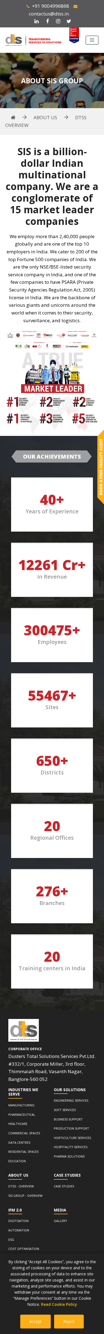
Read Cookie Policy (59, 1304)
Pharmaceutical (21, 1114)
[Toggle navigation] (92, 40)
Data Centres (19, 1142)
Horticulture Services (72, 1138)
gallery (60, 1221)
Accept (35, 1321)
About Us (45, 117)
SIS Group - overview (25, 1195)
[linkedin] (36, 21)
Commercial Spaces (24, 1133)
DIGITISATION (18, 1221)
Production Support (71, 1128)
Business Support (68, 1119)
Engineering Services (71, 1100)
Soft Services (65, 1110)
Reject (69, 1321)
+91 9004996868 (50, 6)
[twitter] (69, 21)
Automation (18, 1230)
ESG (11, 1239)
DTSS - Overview (21, 1186)
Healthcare (17, 1124)
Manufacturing (21, 1105)
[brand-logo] (33, 40)
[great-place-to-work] (74, 35)
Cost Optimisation (23, 1249)
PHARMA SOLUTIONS (69, 1156)
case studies (64, 1186)
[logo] (23, 1030)
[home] (13, 117)
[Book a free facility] (100, 467)
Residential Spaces (23, 1152)
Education (17, 1161)
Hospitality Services (70, 1147)
